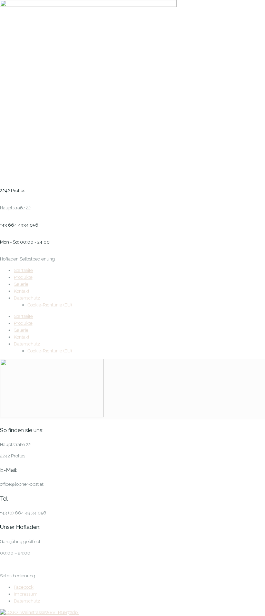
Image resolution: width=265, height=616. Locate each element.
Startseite (23, 270)
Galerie (21, 284)
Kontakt (21, 291)
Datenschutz (27, 298)
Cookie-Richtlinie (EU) (50, 304)
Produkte (23, 277)
